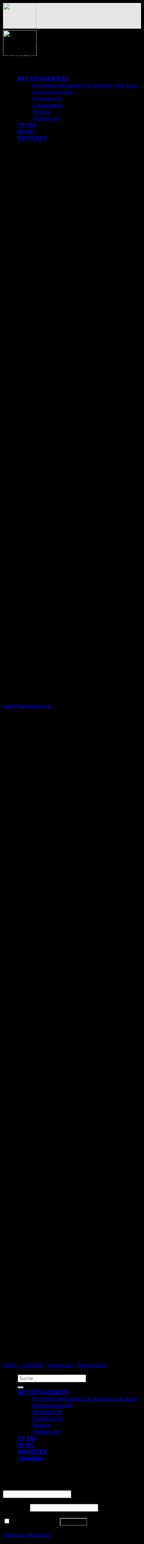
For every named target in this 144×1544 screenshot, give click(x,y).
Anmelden (73, 1522)
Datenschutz (91, 1365)
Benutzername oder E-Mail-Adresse (47, 1487)
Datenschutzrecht (52, 1405)
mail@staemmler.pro (27, 706)
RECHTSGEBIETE (43, 1392)
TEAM (27, 1438)
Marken (41, 1425)
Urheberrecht (47, 1418)
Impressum (60, 1365)
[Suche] (21, 1387)
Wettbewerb (46, 1432)
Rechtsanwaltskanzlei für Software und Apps (84, 1399)
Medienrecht (47, 1412)
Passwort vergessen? (27, 1535)
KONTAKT (33, 1451)
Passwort (15, 1507)
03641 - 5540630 (23, 1365)
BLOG (26, 1445)
